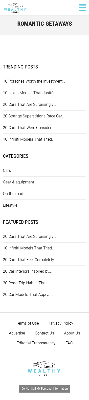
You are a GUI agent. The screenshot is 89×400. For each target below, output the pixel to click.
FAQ (69, 343)
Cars (7, 170)
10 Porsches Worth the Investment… (34, 81)
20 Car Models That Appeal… (28, 294)
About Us (72, 333)
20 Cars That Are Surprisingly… (29, 104)
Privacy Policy (61, 323)
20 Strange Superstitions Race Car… (33, 116)
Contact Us (44, 333)
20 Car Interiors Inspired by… (27, 271)
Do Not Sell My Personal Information (45, 388)
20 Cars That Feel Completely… (29, 259)
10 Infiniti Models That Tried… (28, 139)
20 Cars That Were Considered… (30, 127)
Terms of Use (27, 323)
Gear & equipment (18, 182)
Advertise (17, 333)
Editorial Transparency (36, 343)
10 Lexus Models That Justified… (31, 92)
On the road (13, 193)
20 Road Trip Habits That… (26, 283)
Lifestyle (10, 205)
